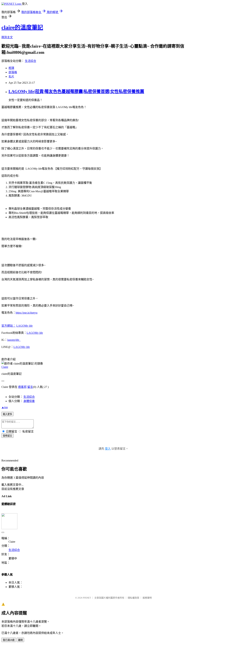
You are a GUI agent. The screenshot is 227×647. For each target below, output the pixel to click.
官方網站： (8, 325)
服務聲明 (147, 597)
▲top (4, 407)
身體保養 (29, 401)
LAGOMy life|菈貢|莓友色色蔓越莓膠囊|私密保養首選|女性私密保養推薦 (76, 91)
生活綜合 (30, 60)
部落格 (13, 72)
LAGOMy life (24, 325)
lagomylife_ (14, 339)
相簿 (11, 68)
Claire (4, 366)
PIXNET (87, 597)
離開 (20, 640)
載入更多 (7, 414)
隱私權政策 (133, 597)
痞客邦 (22, 386)
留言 (30, 386)
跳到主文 (7, 37)
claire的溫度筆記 (22, 27)
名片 (11, 76)
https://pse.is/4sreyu (26, 312)
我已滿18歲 (9, 640)
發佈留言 (7, 435)
